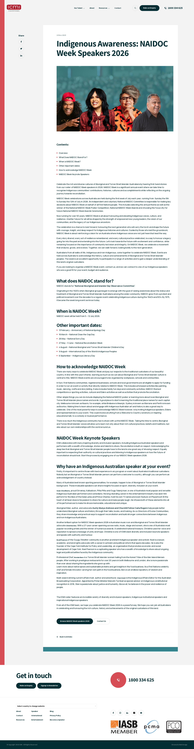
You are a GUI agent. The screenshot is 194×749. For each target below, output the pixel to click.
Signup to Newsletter (49, 685)
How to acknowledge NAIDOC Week (75, 170)
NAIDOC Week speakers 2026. (133, 455)
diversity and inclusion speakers (106, 443)
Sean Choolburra (63, 491)
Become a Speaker (57, 720)
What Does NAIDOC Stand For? (73, 157)
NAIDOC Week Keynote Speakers (74, 174)
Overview (63, 153)
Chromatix (175, 745)
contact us (110, 267)
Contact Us (101, 621)
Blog (52, 711)
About (18, 711)
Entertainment (37, 720)
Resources (20, 720)
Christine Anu (71, 525)
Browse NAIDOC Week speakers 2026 (74, 621)
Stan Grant (121, 578)
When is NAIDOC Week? (70, 161)
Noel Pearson (62, 540)
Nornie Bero (79, 557)
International (36, 715)
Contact (19, 715)
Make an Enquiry (26, 685)
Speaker (34, 711)
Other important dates (69, 165)
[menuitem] (79, 8)
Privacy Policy (55, 715)
